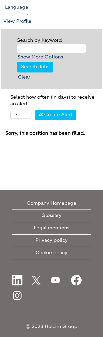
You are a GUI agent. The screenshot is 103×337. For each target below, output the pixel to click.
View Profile (17, 21)
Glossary (51, 215)
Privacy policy (51, 240)
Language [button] (16, 7)
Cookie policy (51, 253)
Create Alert (57, 114)
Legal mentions (51, 228)
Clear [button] (24, 77)
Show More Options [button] (40, 57)
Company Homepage (51, 203)
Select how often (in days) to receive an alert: (52, 101)
